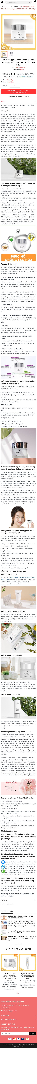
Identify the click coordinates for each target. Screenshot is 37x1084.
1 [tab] (17, 993)
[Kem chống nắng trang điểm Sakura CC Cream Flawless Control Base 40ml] (27, 962)
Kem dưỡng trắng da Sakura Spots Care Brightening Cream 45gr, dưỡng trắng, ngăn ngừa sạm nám (10, 977)
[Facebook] (3, 862)
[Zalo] (3, 867)
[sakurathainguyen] (2, 2)
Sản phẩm (18, 949)
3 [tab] (19, 993)
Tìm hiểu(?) (29, 76)
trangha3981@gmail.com (9, 1010)
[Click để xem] (18, 32)
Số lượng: (4, 85)
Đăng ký (32, 1033)
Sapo (22, 1046)
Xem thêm (18, 944)
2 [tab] (18, 993)
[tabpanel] (9, 972)
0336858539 (6, 1008)
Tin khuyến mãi (7, 911)
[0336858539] (3, 871)
